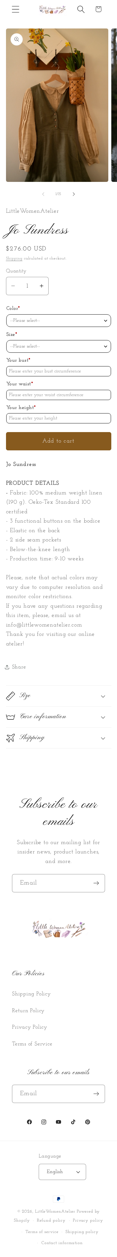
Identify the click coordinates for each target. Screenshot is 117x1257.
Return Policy (28, 1011)
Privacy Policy (29, 1027)
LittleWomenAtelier (55, 1211)
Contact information (62, 1243)
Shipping (14, 258)
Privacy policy (88, 1220)
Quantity (16, 271)
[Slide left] (43, 194)
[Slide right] (73, 194)
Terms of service (42, 1232)
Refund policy (51, 1220)
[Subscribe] (96, 883)
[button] (15, 9)
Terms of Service (32, 1044)
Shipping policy (82, 1232)
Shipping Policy (31, 994)
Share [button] (19, 667)
